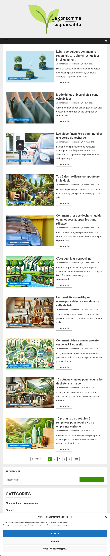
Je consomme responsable (67, 64)
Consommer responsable (20, 79)
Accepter (55, 533)
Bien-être (11, 510)
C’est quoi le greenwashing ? (30, 271)
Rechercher (13, 471)
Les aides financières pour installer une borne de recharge (30, 149)
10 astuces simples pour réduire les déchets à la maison (30, 392)
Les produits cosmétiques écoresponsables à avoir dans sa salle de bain (30, 312)
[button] (105, 516)
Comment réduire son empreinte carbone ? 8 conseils (30, 353)
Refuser (55, 541)
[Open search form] (106, 41)
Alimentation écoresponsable (22, 503)
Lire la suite (65, 83)
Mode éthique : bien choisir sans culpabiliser (30, 107)
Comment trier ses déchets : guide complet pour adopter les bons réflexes (30, 230)
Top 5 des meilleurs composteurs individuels (30, 190)
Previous (36, 459)
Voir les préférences (55, 549)
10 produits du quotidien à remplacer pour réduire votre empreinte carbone (30, 433)
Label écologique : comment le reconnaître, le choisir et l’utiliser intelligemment (30, 66)
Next (76, 459)
